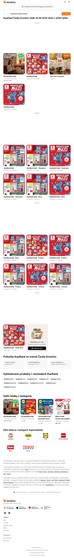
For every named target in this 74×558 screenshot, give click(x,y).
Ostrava (50, 472)
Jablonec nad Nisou (61, 472)
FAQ (4, 520)
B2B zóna (6, 541)
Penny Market (8, 482)
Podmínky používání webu (37, 552)
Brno (45, 472)
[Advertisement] (37, 37)
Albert (68, 480)
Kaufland (61, 480)
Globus (42, 480)
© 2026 (37, 547)
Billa (56, 480)
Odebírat (67, 14)
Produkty (6, 530)
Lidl (52, 480)
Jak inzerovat (7, 538)
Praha (40, 472)
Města (5, 528)
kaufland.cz (50, 485)
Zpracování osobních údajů (37, 555)
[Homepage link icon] (14, 492)
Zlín (4, 474)
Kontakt (5, 523)
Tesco (48, 480)
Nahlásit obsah (8, 525)
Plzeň (9, 474)
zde (26, 469)
